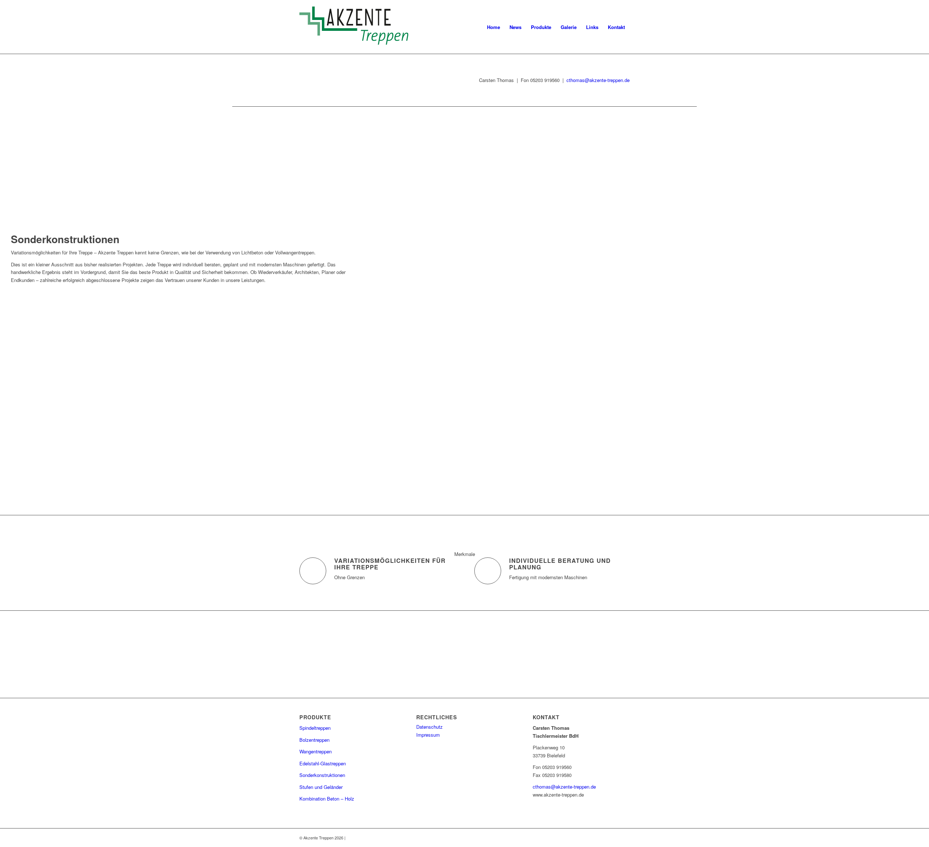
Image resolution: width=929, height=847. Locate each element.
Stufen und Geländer (321, 786)
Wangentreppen (315, 751)
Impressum (428, 734)
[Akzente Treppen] (353, 27)
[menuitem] (493, 27)
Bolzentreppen (314, 739)
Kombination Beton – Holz (326, 798)
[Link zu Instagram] (624, 837)
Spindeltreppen (315, 727)
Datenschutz (429, 726)
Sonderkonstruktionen (322, 775)
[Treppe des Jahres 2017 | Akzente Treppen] (534, 654)
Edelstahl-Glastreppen (322, 763)
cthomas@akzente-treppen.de (598, 80)
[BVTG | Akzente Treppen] (429, 648)
